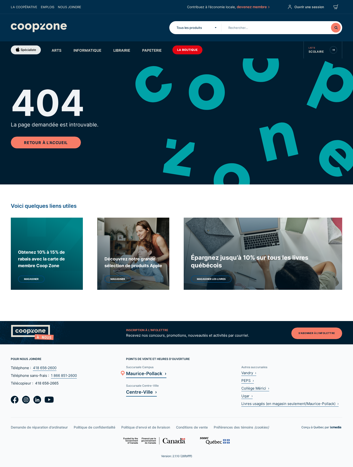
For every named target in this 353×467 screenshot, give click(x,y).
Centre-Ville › (141, 392)
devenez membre (252, 6)
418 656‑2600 (44, 367)
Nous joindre (69, 7)
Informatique (87, 50)
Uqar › (247, 395)
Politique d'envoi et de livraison (145, 427)
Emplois (47, 7)
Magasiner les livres (211, 279)
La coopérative (24, 7)
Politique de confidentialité (94, 427)
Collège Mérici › (255, 388)
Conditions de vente (192, 427)
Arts (56, 50)
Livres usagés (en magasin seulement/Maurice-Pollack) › (290, 403)
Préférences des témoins (241, 427)
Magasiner (31, 279)
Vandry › (248, 372)
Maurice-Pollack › (146, 373)
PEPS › (247, 380)
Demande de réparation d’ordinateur (39, 427)
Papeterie (152, 50)
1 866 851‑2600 (64, 375)
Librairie (121, 50)
